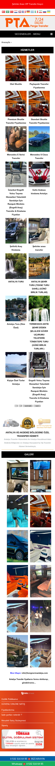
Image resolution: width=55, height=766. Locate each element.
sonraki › (29, 406)
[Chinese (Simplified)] (11, 12)
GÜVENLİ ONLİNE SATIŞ (13, 704)
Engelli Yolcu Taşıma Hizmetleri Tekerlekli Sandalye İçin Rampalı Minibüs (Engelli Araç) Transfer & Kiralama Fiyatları (39, 391)
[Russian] (44, 12)
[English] (20, 12)
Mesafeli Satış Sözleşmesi (13, 720)
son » (38, 406)
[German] (28, 12)
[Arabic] (7, 12)
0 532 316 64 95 (34, 764)
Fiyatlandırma (7, 710)
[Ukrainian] (48, 12)
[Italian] (36, 12)
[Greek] (32, 12)
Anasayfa (5, 42)
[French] (24, 12)
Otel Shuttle (16, 84)
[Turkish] (3, 12)
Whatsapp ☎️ (19, 764)
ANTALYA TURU (16, 281)
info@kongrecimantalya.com (35, 673)
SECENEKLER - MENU (27, 34)
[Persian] (40, 12)
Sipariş (4, 725)
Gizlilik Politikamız (9, 699)
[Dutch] (16, 12)
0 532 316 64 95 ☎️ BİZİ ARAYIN (27, 759)
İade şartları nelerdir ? (11, 715)
